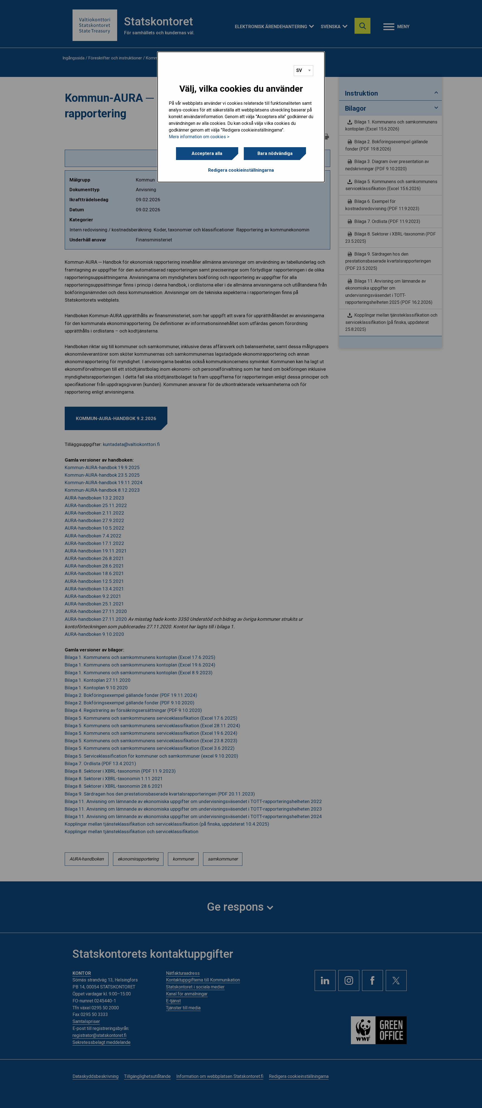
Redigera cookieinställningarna (241, 170)
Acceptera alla (207, 153)
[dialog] (241, 117)
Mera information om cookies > (199, 136)
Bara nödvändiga (275, 153)
